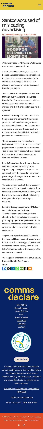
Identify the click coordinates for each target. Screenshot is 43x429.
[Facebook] (4, 268)
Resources (21, 320)
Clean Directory (21, 308)
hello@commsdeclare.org (21, 397)
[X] (9, 268)
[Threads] (26, 268)
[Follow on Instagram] (24, 425)
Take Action (21, 305)
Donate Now (21, 359)
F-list (21, 314)
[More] (30, 268)
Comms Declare (12, 34)
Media (33, 34)
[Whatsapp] (17, 268)
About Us (22, 323)
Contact (21, 327)
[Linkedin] (13, 268)
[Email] (21, 268)
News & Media (21, 317)
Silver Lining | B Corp (32, 420)
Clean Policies (21, 311)
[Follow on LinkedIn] (19, 425)
